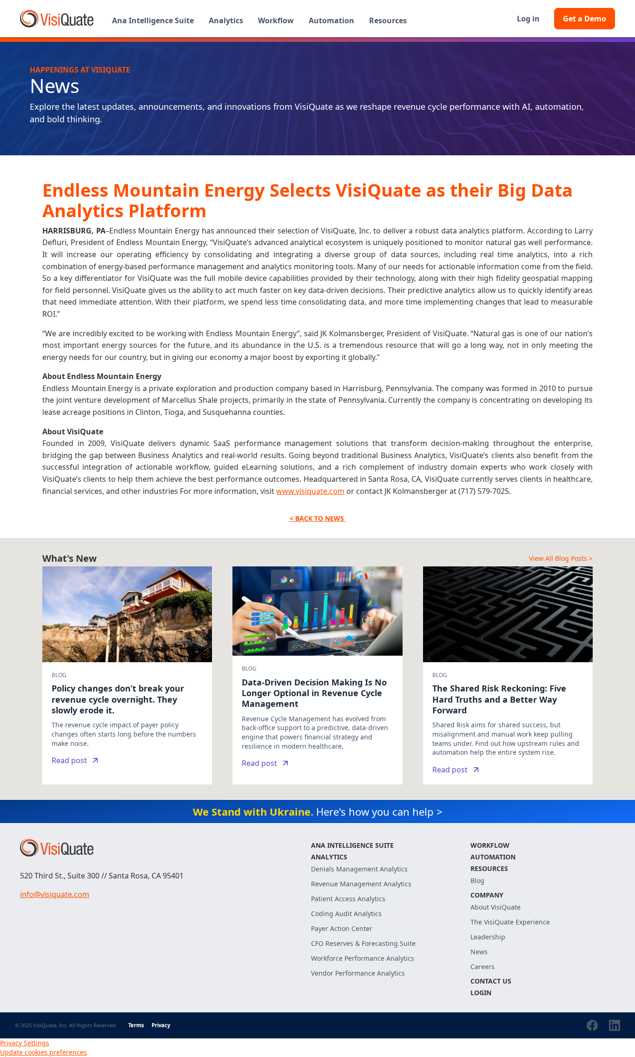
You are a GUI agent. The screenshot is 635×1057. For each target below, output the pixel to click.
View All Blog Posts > (561, 558)
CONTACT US (490, 981)
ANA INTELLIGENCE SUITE (352, 845)
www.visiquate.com (310, 491)
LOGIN (480, 992)
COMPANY (486, 895)
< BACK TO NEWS (318, 518)
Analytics (329, 856)
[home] (56, 18)
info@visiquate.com (54, 894)
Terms (136, 1025)
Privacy (161, 1025)
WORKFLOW (489, 845)
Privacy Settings (24, 1042)
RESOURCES (489, 868)
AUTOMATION (493, 856)
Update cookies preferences (43, 1052)
